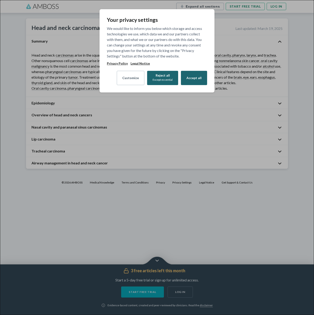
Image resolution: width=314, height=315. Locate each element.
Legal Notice (140, 63)
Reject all (163, 77)
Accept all (194, 78)
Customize (130, 78)
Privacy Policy (117, 63)
